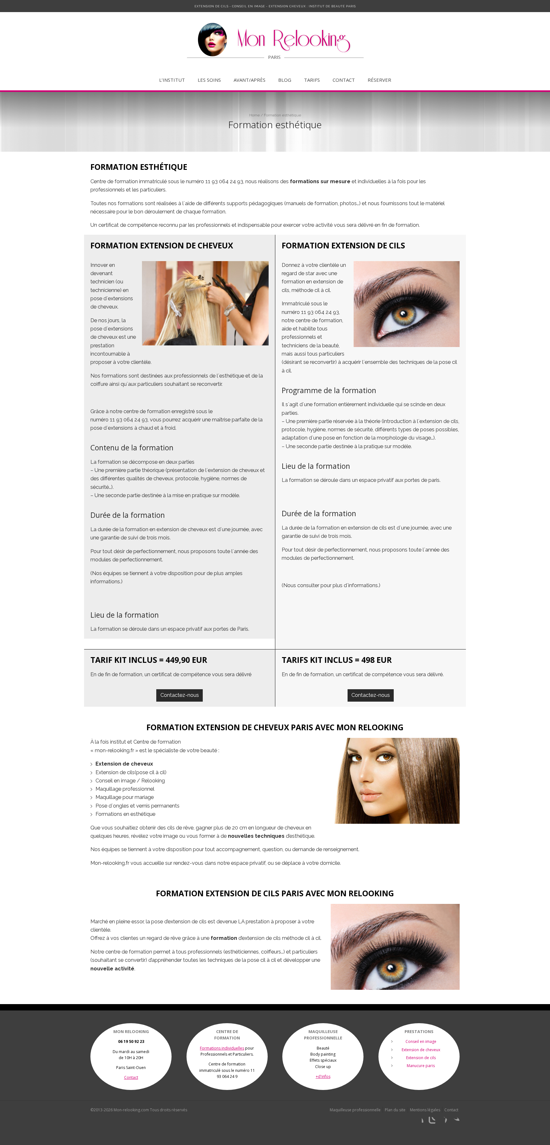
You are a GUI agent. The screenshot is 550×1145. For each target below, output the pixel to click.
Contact (344, 80)
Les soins (209, 80)
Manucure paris (421, 1065)
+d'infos (323, 1076)
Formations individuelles (222, 1048)
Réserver (379, 80)
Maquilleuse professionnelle (355, 1110)
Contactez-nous (179, 695)
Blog (284, 80)
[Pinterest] (442, 1122)
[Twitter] (454, 1122)
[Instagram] (430, 1122)
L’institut (172, 80)
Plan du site (395, 1110)
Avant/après (249, 80)
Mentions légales (425, 1110)
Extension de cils (421, 1057)
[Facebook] (418, 1122)
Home (254, 115)
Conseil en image (420, 1041)
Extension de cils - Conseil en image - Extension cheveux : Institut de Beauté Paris (275, 6)
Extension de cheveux (421, 1049)
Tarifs (312, 80)
